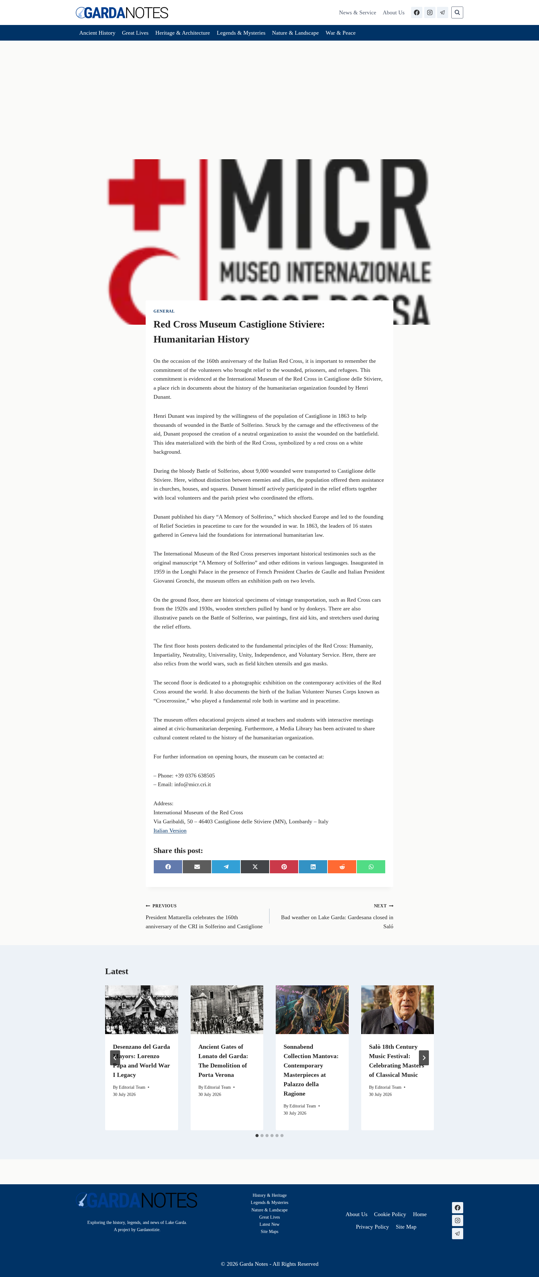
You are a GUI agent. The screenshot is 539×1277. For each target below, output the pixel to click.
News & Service (357, 12)
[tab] (257, 1135)
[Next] (424, 1057)
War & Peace (341, 33)
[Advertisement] (269, 87)
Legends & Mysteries (241, 33)
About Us (394, 12)
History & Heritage (270, 1195)
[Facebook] (416, 12)
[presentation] (141, 1009)
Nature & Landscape (295, 33)
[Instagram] (429, 12)
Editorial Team (132, 1087)
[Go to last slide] (115, 1057)
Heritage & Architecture (182, 33)
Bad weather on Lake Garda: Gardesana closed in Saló (337, 916)
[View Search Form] (457, 12)
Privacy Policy (372, 1227)
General (164, 311)
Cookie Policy (390, 1214)
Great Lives (135, 33)
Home (420, 1214)
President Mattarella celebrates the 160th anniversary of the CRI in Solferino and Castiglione (204, 916)
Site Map (269, 1231)
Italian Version (170, 830)
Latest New (269, 1224)
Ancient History (97, 33)
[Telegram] (442, 12)
